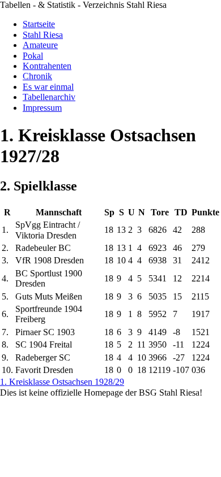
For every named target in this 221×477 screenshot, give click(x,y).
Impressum (42, 107)
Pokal (33, 55)
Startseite (39, 24)
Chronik (37, 76)
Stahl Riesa (43, 35)
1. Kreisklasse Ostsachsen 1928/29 (62, 382)
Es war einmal (48, 87)
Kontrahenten (47, 66)
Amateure (40, 45)
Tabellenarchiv (49, 97)
